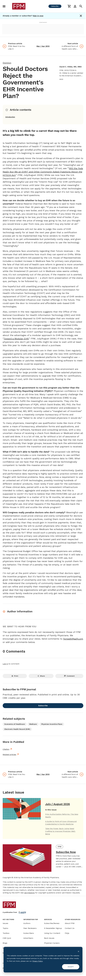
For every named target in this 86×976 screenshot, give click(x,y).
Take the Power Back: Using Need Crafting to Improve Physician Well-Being (60, 831)
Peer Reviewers (30, 928)
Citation (6, 749)
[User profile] (75, 6)
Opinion (7, 62)
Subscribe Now (66, 852)
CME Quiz (7, 938)
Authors (26, 923)
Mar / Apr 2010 (43, 46)
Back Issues (49, 938)
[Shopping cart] (69, 6)
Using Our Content (52, 933)
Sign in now (38, 16)
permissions (29, 893)
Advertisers (28, 938)
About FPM (69, 923)
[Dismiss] (80, 15)
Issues (5, 923)
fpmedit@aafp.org (73, 638)
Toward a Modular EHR (16, 338)
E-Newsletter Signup (53, 928)
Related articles (9, 754)
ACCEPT (71, 967)
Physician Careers (51, 943)
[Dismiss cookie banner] (78, 951)
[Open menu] (4, 6)
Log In (5, 664)
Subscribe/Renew (51, 923)
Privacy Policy (37, 961)
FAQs (67, 933)
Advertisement (43, 22)
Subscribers (28, 933)
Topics (5, 928)
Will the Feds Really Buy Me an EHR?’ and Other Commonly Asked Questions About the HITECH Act (43, 171)
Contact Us (69, 928)
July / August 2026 (57, 804)
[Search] (80, 6)
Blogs (5, 943)
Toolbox (6, 933)
